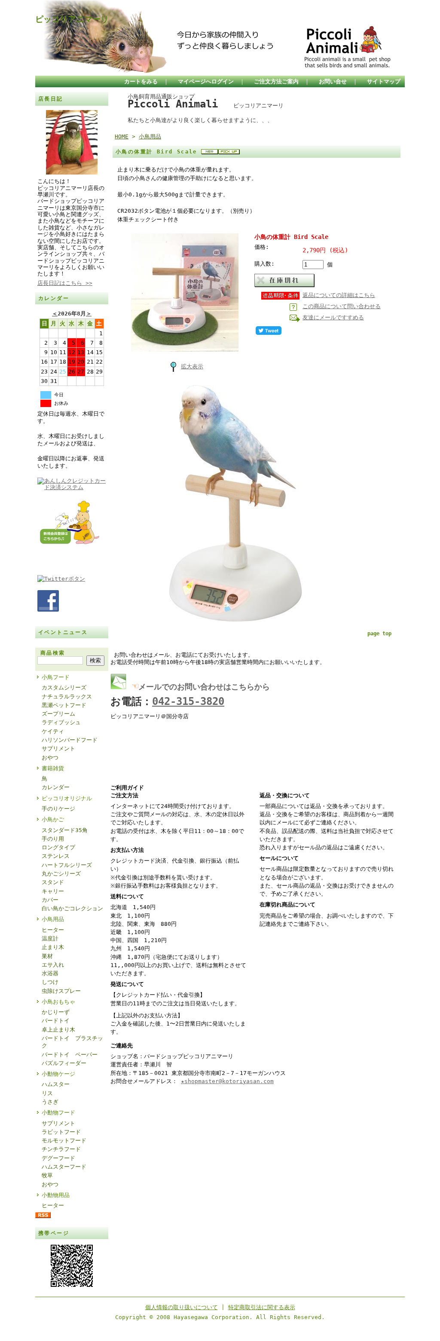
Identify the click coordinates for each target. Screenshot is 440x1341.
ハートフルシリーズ (67, 865)
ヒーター (53, 930)
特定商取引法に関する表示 (261, 1307)
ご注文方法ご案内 (276, 81)
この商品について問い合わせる (341, 306)
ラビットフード (61, 1132)
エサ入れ (53, 964)
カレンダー (56, 787)
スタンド (53, 882)
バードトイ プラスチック (72, 1042)
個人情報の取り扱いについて (181, 1307)
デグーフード (58, 1158)
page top (379, 634)
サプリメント (58, 748)
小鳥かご (53, 819)
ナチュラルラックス (67, 696)
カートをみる (141, 81)
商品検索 (52, 653)
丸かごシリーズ (61, 873)
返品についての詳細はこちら (338, 295)
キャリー (53, 891)
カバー (50, 900)
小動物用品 (56, 1195)
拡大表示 (192, 366)
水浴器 (50, 973)
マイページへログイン (206, 81)
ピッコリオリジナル (67, 798)
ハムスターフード (64, 1166)
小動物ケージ (58, 1074)
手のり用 (53, 839)
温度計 (50, 938)
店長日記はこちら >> (64, 283)
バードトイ (56, 1020)
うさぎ (50, 1102)
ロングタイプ (58, 847)
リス (47, 1093)
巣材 (47, 956)
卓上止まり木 (58, 1029)
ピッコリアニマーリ (72, 19)
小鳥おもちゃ (58, 1001)
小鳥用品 (53, 919)
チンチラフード (61, 1149)
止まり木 (53, 947)
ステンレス (56, 856)
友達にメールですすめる (333, 317)
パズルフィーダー (64, 1063)
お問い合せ (333, 81)
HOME (121, 136)
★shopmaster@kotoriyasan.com (227, 1081)
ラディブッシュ (61, 722)
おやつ (50, 757)
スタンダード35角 (65, 830)
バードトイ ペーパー (70, 1054)
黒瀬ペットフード (64, 705)
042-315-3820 (188, 701)
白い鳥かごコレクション (72, 908)
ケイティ (53, 731)
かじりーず (56, 1012)
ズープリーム (58, 713)
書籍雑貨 (53, 768)
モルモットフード (64, 1140)
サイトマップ (383, 81)
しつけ (50, 982)
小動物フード (58, 1112)
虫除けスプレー (61, 991)
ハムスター (56, 1084)
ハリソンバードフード (70, 740)
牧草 (47, 1175)
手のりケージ (58, 808)
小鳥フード (56, 677)
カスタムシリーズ (64, 687)
